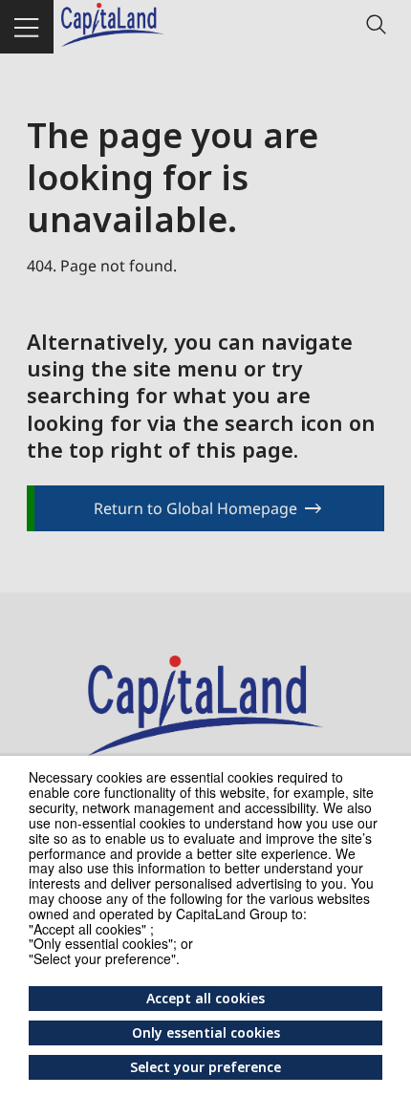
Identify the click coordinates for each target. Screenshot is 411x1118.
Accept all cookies (205, 998)
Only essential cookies (206, 1032)
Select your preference (205, 1067)
